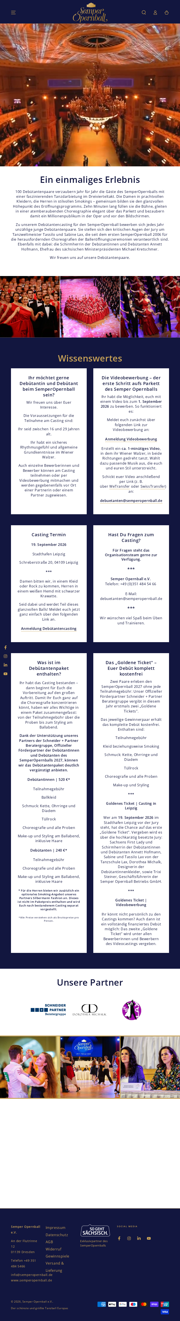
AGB (49, 1241)
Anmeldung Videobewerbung (131, 439)
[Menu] (13, 12)
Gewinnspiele (57, 1256)
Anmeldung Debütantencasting (49, 628)
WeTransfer (119, 486)
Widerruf (53, 1249)
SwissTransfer (152, 486)
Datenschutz (57, 1234)
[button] (143, 12)
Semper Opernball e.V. (37, 1301)
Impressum (56, 1227)
